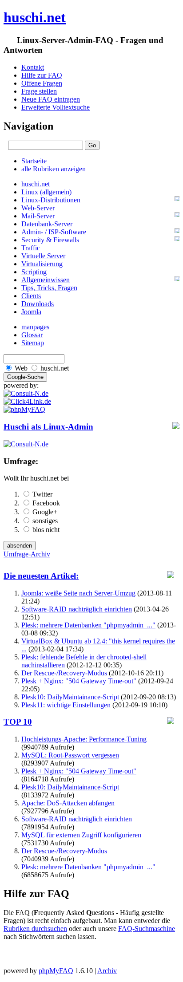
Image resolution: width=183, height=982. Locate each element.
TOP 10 (18, 721)
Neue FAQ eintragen (50, 99)
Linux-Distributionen (50, 200)
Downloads (37, 304)
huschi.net (35, 17)
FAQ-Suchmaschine (146, 928)
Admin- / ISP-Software (53, 232)
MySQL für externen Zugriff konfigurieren (81, 835)
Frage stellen (39, 91)
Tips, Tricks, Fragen (49, 288)
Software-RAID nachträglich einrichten (76, 609)
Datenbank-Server (46, 224)
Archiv (107, 970)
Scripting (34, 272)
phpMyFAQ (56, 970)
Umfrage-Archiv (27, 554)
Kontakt (32, 67)
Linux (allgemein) (46, 192)
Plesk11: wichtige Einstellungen (66, 705)
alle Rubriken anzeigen (53, 169)
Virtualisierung (42, 264)
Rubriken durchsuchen (35, 928)
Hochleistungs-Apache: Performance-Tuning (84, 739)
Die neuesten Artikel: (41, 575)
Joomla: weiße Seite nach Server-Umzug (78, 593)
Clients (31, 296)
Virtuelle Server (43, 256)
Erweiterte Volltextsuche (55, 107)
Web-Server (38, 208)
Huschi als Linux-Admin (48, 426)
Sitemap (32, 343)
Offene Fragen (41, 83)
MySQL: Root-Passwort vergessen (70, 755)
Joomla (31, 312)
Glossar (32, 335)
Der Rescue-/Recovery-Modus (64, 673)
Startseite (34, 161)
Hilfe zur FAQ (41, 75)
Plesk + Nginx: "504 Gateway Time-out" (78, 681)
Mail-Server (38, 216)
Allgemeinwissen (45, 280)
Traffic (30, 248)
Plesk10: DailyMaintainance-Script (70, 697)
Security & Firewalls (50, 240)
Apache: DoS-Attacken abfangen (68, 803)
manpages (35, 327)
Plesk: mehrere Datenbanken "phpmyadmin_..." (88, 625)
